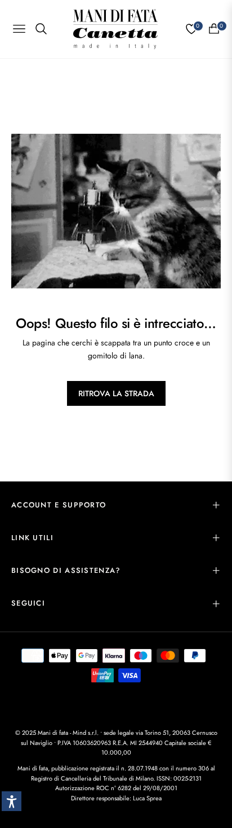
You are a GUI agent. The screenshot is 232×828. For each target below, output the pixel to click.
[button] (11, 801)
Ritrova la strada (116, 393)
